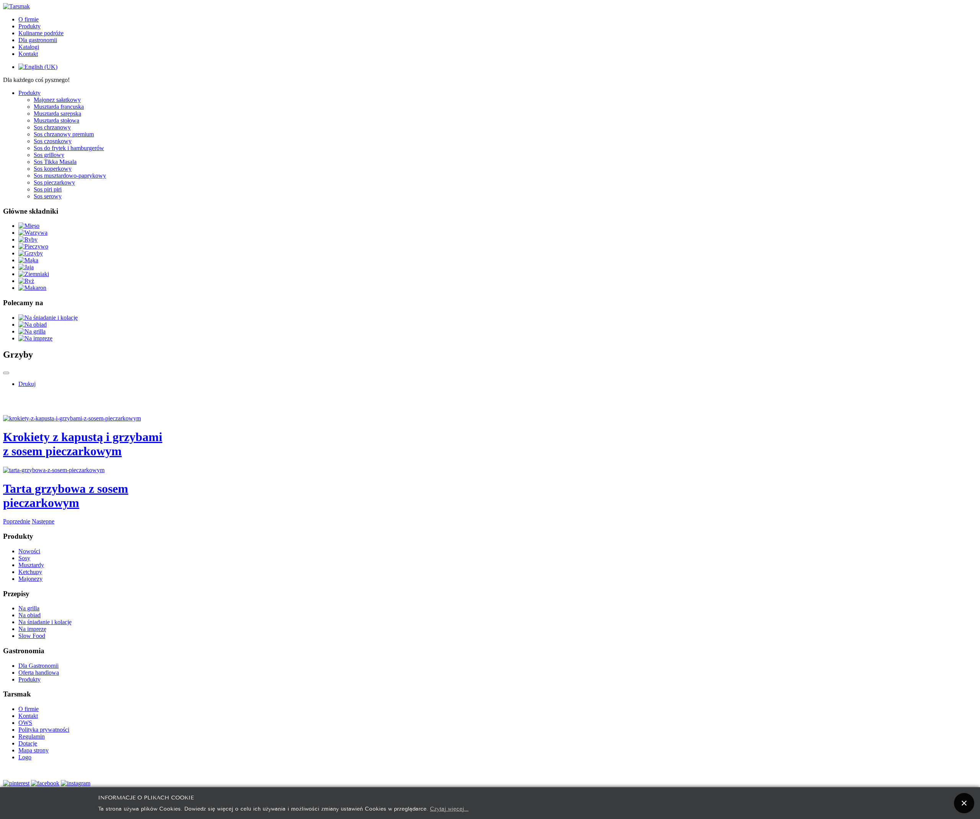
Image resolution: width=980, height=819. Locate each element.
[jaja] (26, 267)
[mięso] (28, 225)
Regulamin (31, 736)
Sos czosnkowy (53, 141)
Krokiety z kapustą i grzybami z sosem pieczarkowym (82, 444)
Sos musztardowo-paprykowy (70, 175)
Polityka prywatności (43, 729)
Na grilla (28, 608)
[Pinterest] (16, 783)
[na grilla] (32, 331)
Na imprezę (32, 629)
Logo (24, 757)
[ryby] (28, 239)
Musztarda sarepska (57, 113)
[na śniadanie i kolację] (48, 317)
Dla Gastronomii (38, 665)
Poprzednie (16, 521)
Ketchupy (30, 572)
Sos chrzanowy (52, 127)
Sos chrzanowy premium (64, 134)
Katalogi (28, 47)
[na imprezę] (35, 338)
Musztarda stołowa (56, 120)
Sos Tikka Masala (55, 162)
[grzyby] (30, 253)
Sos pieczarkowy (54, 182)
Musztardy (31, 565)
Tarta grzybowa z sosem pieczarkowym (65, 496)
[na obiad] (32, 324)
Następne (43, 521)
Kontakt (28, 54)
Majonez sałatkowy (57, 99)
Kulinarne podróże (41, 33)
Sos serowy (48, 196)
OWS (25, 722)
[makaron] (32, 287)
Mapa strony (33, 750)
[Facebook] (45, 783)
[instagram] (75, 783)
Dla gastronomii (37, 40)
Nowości (29, 551)
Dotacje (27, 743)
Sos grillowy (49, 155)
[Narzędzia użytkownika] (6, 373)
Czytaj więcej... (449, 808)
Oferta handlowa (38, 672)
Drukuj (27, 384)
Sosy (24, 558)
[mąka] (28, 260)
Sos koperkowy (53, 168)
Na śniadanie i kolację (45, 622)
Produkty (29, 26)
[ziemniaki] (33, 274)
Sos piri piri (48, 189)
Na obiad (29, 615)
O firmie (28, 19)
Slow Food (31, 636)
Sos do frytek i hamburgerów (69, 148)
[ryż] (26, 281)
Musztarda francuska (59, 106)
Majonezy (30, 578)
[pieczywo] (33, 246)
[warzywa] (32, 232)
